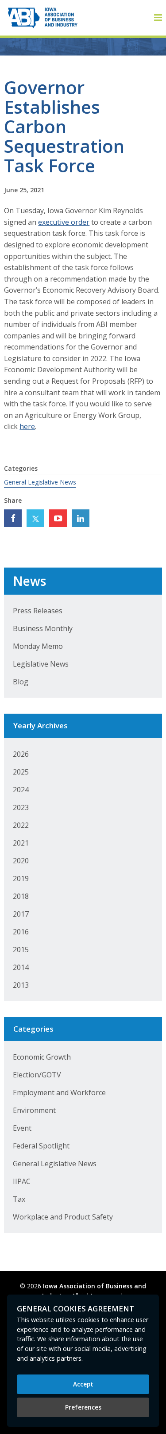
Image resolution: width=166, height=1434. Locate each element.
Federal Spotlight (41, 1146)
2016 (21, 932)
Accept (83, 1384)
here (27, 426)
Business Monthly (43, 628)
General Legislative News (40, 482)
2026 (21, 754)
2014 (21, 967)
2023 (21, 807)
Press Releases (37, 611)
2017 (21, 914)
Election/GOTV (37, 1075)
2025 (21, 772)
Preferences (83, 1407)
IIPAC (22, 1181)
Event (22, 1128)
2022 (21, 825)
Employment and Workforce (59, 1092)
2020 (21, 861)
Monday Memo (38, 646)
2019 (21, 878)
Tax (19, 1199)
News (29, 580)
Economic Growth (42, 1057)
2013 (21, 985)
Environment (34, 1110)
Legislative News (41, 664)
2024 (21, 789)
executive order (63, 222)
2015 (21, 949)
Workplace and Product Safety (63, 1217)
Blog (20, 682)
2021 (21, 843)
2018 (21, 896)
